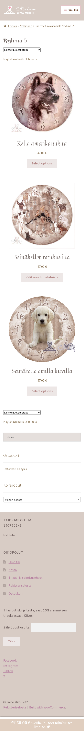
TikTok (8, 671)
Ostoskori (15, 593)
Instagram (10, 666)
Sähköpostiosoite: (17, 627)
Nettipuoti (26, 26)
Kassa (13, 570)
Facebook (10, 660)
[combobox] (42, 499)
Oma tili (14, 562)
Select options (42, 163)
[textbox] (42, 500)
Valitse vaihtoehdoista (42, 277)
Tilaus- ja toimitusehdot (26, 578)
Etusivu (12, 26)
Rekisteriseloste (20, 585)
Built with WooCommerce (47, 707)
